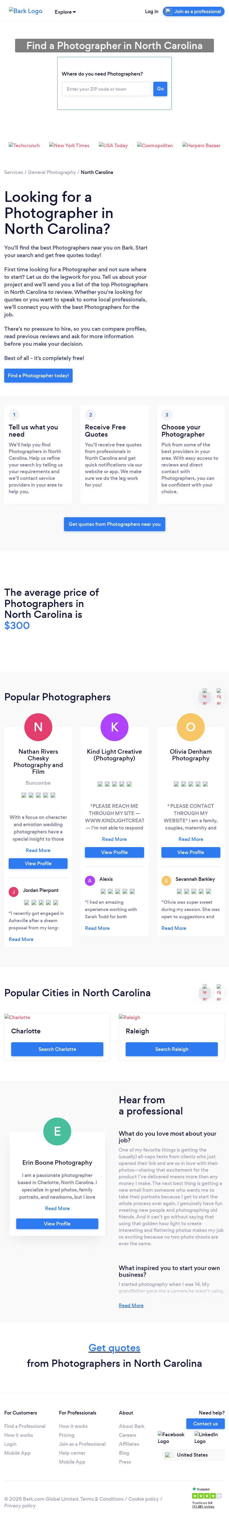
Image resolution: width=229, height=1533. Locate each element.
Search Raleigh (172, 1049)
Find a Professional (25, 1426)
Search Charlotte (57, 1049)
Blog (124, 1453)
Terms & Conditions (102, 1499)
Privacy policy (20, 1505)
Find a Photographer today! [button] (38, 375)
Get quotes (114, 1348)
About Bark (131, 1426)
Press (125, 1462)
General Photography (52, 172)
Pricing (67, 1435)
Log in (151, 11)
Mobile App (17, 1453)
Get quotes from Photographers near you (115, 524)
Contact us (205, 1423)
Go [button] (160, 88)
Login (10, 1444)
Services (13, 172)
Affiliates (129, 1444)
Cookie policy (143, 1499)
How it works (18, 1435)
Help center (72, 1453)
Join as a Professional (82, 1444)
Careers (127, 1435)
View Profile (38, 863)
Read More (131, 1305)
